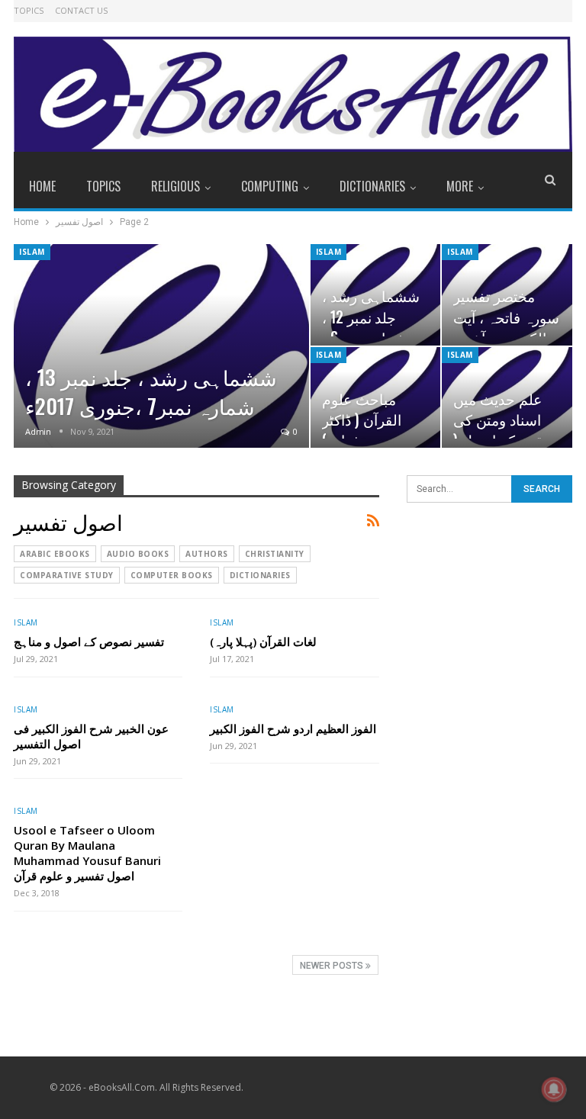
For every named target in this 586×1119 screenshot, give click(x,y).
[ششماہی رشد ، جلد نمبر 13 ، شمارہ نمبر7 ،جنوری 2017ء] (161, 346)
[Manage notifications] (554, 1089)
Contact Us (81, 10)
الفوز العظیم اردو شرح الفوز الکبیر (293, 728)
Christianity (274, 553)
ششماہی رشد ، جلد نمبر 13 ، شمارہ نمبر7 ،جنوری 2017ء (151, 391)
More (459, 186)
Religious (175, 186)
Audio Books (138, 553)
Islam (32, 251)
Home (42, 186)
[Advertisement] (489, 606)
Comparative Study (67, 575)
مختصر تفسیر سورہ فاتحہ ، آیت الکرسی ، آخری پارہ (506, 327)
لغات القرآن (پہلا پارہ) (263, 641)
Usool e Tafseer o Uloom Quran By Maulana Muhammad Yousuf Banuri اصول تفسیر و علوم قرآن (87, 852)
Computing (269, 186)
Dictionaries (372, 186)
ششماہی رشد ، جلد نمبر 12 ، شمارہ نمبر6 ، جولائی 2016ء (371, 327)
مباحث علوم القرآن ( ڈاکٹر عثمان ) (361, 419)
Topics (28, 10)
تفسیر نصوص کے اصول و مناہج (89, 641)
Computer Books (171, 575)
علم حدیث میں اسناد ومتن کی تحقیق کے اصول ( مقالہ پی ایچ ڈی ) (504, 429)
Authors (206, 553)
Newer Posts (332, 965)
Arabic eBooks (55, 553)
